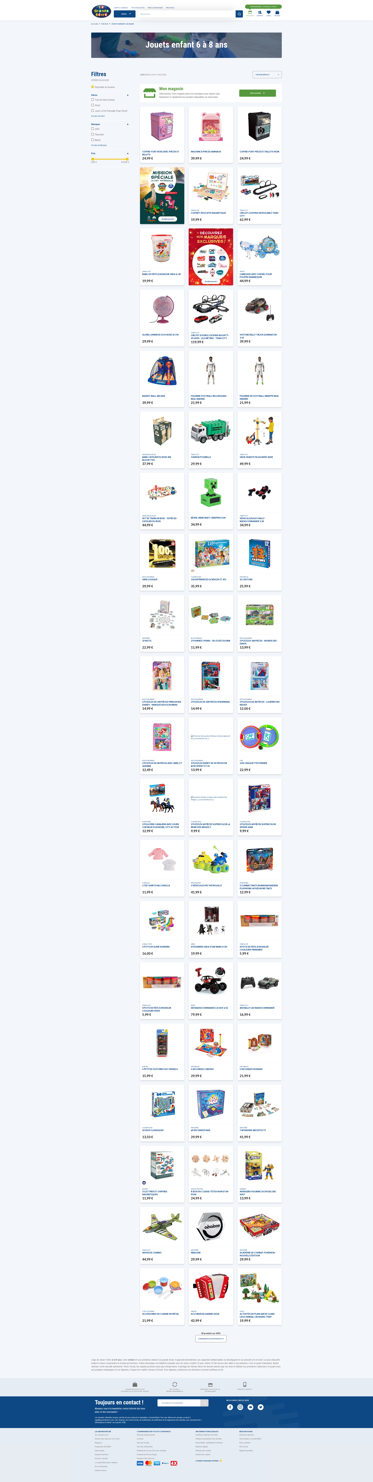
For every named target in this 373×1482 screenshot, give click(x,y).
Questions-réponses (246, 1435)
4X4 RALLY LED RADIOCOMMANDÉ (257, 1008)
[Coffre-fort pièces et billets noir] (259, 126)
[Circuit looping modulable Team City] (260, 187)
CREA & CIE (195, 210)
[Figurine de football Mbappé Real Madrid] (259, 370)
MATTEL (145, 1066)
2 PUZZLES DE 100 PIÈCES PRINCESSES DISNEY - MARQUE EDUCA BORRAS (161, 703)
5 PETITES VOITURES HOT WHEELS (160, 1069)
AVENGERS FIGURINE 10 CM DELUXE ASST (258, 1193)
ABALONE (196, 1252)
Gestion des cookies (203, 1455)
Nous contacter (244, 1443)
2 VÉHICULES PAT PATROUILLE (206, 885)
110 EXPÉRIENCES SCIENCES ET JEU (208, 579)
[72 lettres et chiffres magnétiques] (162, 1165)
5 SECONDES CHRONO (202, 1069)
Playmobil (99, 134)
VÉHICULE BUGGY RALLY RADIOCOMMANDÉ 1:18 (252, 519)
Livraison (140, 1439)
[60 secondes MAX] (211, 1104)
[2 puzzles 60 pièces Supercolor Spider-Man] (259, 798)
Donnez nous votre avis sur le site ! (107, 1439)
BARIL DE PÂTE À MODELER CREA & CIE (161, 274)
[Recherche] (239, 14)
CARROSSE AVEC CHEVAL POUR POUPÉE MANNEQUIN (256, 275)
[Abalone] (211, 1226)
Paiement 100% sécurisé (145, 1458)
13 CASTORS (246, 579)
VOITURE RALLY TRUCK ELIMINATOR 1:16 (258, 336)
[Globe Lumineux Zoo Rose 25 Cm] (162, 309)
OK (204, 1403)
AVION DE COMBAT (152, 1252)
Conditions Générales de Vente (207, 1435)
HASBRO (243, 1189)
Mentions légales (202, 1447)
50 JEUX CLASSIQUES (153, 1130)
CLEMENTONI (196, 577)
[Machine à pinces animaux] (211, 126)
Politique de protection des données (209, 1439)
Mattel (98, 140)
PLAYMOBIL (146, 822)
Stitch (97, 105)
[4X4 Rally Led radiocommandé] (260, 981)
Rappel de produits (246, 1451)
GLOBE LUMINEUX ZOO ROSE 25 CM (160, 334)
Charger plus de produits (211, 1339)
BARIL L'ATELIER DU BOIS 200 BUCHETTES (156, 458)
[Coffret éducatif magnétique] (210, 187)
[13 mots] (162, 614)
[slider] (92, 159)
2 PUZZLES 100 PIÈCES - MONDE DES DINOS (258, 642)
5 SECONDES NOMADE (251, 1069)
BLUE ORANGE (196, 638)
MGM (193, 1005)
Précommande (155, 8)
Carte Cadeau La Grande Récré (250, 1439)
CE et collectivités (101, 1467)
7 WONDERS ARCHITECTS (253, 1130)
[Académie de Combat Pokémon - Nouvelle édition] (260, 1227)
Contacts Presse (100, 1470)
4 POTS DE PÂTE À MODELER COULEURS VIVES (156, 1009)
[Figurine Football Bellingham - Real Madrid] (211, 370)
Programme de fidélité (103, 1447)
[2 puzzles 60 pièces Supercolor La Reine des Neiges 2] (211, 798)
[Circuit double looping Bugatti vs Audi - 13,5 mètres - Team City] (211, 309)
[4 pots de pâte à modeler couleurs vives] (162, 982)
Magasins (98, 1443)
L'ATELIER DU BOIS (149, 454)
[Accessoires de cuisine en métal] (162, 1288)
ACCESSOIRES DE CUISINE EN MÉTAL (160, 1314)
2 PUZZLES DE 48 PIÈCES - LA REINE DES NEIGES (260, 703)
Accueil (94, 24)
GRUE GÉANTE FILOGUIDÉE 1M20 (256, 457)
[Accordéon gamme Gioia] (211, 1288)
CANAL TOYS (147, 944)
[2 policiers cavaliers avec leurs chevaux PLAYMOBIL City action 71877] (162, 798)
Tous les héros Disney (105, 99)
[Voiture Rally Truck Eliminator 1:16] (259, 309)
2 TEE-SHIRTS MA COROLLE (156, 885)
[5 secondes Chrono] (211, 1043)
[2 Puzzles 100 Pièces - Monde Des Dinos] (259, 614)
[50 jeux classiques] (162, 1104)
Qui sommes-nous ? (102, 1435)
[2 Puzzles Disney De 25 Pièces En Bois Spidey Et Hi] (211, 737)
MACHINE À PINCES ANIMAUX (206, 151)
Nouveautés (138, 8)
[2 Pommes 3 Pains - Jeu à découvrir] (211, 615)
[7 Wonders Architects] (260, 1104)
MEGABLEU (244, 577)
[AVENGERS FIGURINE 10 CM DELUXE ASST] (260, 1165)
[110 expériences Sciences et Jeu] (211, 553)
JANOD (193, 1311)
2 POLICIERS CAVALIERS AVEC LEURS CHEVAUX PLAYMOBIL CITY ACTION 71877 (160, 826)
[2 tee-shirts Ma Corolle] (162, 859)
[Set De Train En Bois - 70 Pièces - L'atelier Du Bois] (162, 492)
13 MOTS (146, 640)
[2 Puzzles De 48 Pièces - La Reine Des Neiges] (259, 676)
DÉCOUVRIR (255, 93)
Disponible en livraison (105, 87)
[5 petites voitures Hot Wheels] (162, 1043)
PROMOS (170, 8)
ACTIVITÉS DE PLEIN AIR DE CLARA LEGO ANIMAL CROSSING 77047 (257, 1315)
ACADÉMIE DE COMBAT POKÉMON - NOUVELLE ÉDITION (258, 1254)
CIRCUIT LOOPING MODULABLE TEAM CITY (259, 214)
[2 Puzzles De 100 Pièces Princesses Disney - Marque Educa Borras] (162, 676)
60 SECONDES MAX (200, 1130)
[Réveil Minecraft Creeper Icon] (211, 492)
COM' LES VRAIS (148, 1311)
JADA (193, 944)
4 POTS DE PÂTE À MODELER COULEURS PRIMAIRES (254, 948)
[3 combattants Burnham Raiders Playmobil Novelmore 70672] (259, 859)
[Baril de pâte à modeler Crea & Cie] (162, 248)
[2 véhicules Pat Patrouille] (210, 859)
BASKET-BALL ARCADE (153, 396)
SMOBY (145, 1189)
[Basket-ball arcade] (162, 370)
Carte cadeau (121, 8)
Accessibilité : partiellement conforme (209, 1443)
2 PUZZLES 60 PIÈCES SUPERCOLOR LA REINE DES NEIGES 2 (210, 825)
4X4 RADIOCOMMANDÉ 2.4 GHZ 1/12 (209, 1008)
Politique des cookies (203, 1451)
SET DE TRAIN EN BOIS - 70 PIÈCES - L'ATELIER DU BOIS (160, 519)
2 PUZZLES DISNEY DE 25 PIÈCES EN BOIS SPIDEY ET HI (209, 764)
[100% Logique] (162, 553)
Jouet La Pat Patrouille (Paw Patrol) (111, 111)
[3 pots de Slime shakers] (162, 920)
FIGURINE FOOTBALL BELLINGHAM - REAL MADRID (209, 397)
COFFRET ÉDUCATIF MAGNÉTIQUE (208, 213)
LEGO (97, 129)
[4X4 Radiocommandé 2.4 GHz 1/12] (211, 982)
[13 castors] (259, 553)
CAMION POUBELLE (201, 457)
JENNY (242, 271)
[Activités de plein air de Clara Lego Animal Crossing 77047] (259, 1288)
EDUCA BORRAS (148, 577)
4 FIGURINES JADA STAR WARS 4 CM (209, 947)
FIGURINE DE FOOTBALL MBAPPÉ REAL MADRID (259, 397)
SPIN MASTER (196, 883)
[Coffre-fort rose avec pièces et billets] (162, 126)
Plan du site (243, 1447)
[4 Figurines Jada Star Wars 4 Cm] (210, 920)
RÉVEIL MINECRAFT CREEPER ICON (208, 518)
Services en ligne (143, 1443)
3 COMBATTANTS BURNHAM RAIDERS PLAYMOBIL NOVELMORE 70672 (259, 887)
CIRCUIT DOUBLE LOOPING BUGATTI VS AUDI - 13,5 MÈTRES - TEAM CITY (209, 336)
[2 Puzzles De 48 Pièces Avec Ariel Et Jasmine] (162, 737)
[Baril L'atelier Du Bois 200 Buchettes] (162, 431)
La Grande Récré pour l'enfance (106, 1463)
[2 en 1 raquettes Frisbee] (260, 737)
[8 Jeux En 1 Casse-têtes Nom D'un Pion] (211, 1165)
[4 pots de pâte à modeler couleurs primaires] (260, 920)
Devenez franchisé (101, 1455)
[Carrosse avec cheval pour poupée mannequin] (260, 248)
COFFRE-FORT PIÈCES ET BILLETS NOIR (259, 151)
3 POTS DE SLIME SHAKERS (156, 947)
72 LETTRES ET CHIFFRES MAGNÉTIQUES (154, 1193)
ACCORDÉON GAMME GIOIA (205, 1314)
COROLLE (146, 883)
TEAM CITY (244, 210)
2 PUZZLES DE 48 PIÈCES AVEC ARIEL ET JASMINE (162, 764)
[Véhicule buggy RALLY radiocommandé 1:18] (259, 492)
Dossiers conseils (101, 1458)
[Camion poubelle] (211, 431)
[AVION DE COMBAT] (162, 1226)
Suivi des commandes (145, 1447)
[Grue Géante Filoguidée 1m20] (259, 431)
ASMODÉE (146, 638)
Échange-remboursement (146, 1435)
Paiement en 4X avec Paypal (147, 1455)
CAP (241, 760)
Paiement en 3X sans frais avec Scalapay (151, 1451)
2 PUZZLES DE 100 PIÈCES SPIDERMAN (210, 702)
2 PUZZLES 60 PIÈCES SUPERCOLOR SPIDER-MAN (258, 825)
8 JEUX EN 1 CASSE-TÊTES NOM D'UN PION (209, 1193)
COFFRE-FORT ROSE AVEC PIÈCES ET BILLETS (160, 153)
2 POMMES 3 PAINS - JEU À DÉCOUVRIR (210, 640)
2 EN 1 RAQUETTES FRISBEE (253, 763)
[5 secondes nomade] (259, 1043)
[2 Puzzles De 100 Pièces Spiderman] (210, 676)
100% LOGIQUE (150, 579)
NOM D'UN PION (197, 1189)
